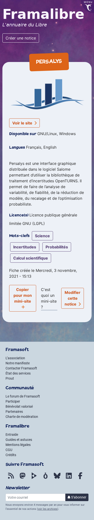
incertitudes (24, 247)
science (42, 235)
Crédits (11, 455)
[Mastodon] (22, 478)
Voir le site (22, 123)
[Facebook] (80, 478)
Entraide (12, 434)
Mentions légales (18, 445)
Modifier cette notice (73, 298)
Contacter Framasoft (21, 368)
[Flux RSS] (11, 478)
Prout (10, 378)
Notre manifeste (18, 363)
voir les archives (47, 509)
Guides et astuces (19, 440)
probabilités (57, 247)
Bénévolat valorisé (19, 406)
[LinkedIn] (68, 478)
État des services (18, 373)
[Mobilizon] (45, 478)
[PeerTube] (34, 478)
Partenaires (14, 411)
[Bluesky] (57, 478)
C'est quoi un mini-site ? (49, 298)
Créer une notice (21, 38)
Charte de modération (22, 417)
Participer (13, 401)
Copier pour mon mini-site (22, 295)
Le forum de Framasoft (23, 396)
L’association (15, 358)
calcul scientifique (30, 258)
